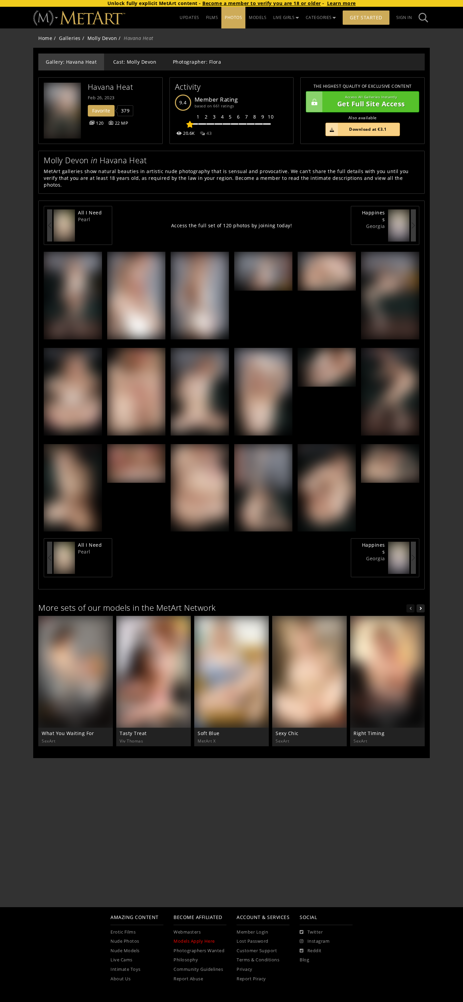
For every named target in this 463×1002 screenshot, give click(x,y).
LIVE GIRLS (284, 17)
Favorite (101, 110)
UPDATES (189, 17)
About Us (120, 979)
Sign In (404, 17)
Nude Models (125, 951)
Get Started (366, 17)
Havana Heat (110, 87)
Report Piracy (251, 979)
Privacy (245, 969)
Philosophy (186, 960)
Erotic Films (123, 932)
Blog (304, 960)
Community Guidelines (198, 969)
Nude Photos (124, 941)
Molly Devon (102, 38)
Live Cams (121, 960)
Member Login (252, 932)
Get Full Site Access (371, 102)
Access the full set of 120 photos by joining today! (231, 225)
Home (45, 38)
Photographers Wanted (199, 951)
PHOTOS (233, 17)
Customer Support (257, 951)
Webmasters (187, 932)
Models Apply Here (194, 941)
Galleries (70, 38)
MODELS (257, 17)
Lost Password (252, 941)
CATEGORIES (319, 17)
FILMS (212, 17)
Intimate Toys (125, 969)
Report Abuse (188, 979)
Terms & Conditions (258, 960)
